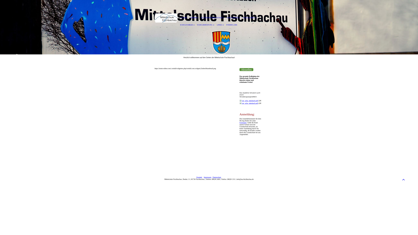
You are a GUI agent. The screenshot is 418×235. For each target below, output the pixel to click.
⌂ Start (183, 18)
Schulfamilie (186, 25)
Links (219, 25)
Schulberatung (205, 25)
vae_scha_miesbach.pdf (250, 101)
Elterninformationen (211, 18)
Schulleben (249, 18)
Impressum (207, 177)
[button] (403, 179)
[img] (166, 18)
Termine (194, 18)
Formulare (243, 123)
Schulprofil (233, 18)
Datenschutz (217, 177)
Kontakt (199, 177)
